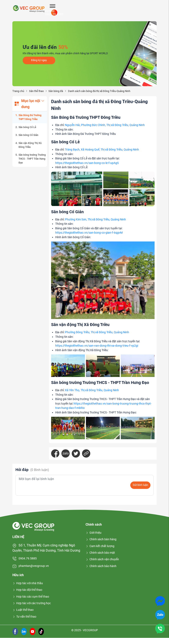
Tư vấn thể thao (26, 616)
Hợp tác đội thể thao (29, 589)
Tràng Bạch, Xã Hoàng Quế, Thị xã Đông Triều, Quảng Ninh (102, 149)
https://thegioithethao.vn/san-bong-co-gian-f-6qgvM (89, 232)
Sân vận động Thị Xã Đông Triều (30, 145)
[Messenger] (160, 601)
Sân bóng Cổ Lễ (27, 127)
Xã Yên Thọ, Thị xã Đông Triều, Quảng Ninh (92, 390)
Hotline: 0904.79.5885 (54, 12)
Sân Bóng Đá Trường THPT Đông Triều (30, 117)
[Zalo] (160, 615)
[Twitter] (76, 453)
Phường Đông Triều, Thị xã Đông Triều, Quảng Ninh (97, 332)
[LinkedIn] (86, 453)
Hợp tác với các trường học (33, 603)
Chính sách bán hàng (102, 539)
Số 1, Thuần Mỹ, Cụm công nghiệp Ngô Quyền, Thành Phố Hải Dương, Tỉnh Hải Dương (46, 548)
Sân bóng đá (55, 91)
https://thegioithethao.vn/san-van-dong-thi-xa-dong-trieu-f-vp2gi (96, 345)
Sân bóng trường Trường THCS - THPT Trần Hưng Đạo (32, 158)
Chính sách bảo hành (102, 566)
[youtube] (32, 631)
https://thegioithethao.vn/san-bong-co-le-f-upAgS (87, 163)
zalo (65, 453)
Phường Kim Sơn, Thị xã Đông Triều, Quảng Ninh (95, 219)
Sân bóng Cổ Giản (28, 135)
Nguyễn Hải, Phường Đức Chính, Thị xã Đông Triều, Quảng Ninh (105, 125)
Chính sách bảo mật (102, 552)
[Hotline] (160, 628)
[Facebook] (55, 453)
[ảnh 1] (76, 189)
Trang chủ (18, 91)
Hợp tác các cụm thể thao (32, 596)
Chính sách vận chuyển (104, 559)
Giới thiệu (95, 532)
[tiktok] (41, 631)
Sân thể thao (36, 91)
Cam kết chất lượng (101, 546)
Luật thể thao (25, 609)
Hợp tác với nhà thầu (29, 583)
